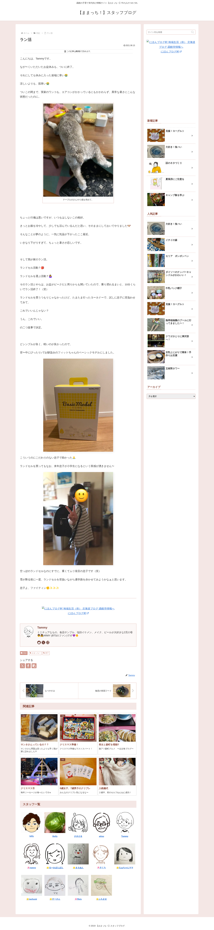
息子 (47, 653)
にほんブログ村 (77, 613)
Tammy (42, 627)
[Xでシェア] (22, 665)
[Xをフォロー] (43, 642)
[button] (34, 665)
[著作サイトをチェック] (39, 642)
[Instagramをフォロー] (47, 642)
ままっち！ (36, 653)
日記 (25, 653)
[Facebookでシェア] (28, 665)
